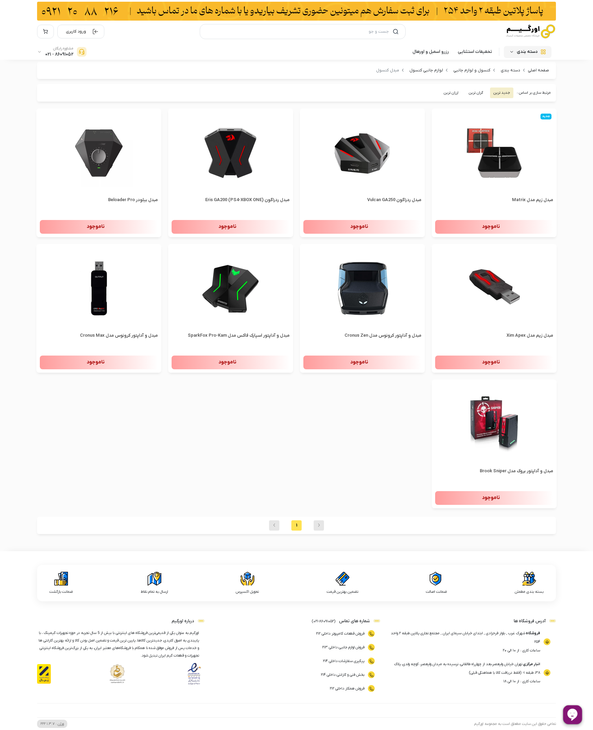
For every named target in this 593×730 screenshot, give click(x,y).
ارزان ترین (451, 92)
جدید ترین (501, 92)
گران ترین (476, 92)
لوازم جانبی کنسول (426, 70)
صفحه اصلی (538, 70)
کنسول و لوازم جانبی (471, 70)
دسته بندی (510, 70)
